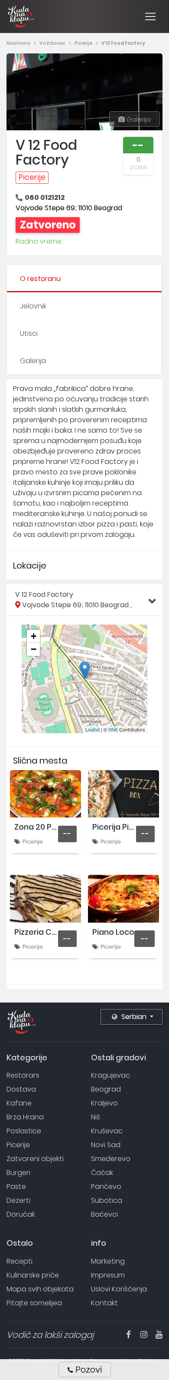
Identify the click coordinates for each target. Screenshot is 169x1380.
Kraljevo (104, 1103)
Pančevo (106, 1186)
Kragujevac (110, 1075)
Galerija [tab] (33, 361)
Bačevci (104, 1214)
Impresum (108, 1275)
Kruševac (107, 1131)
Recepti (19, 1261)
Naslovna (19, 43)
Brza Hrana (25, 1117)
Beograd (106, 1089)
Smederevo (110, 1159)
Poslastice (23, 1131)
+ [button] (33, 636)
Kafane (19, 1103)
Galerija (138, 119)
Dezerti (18, 1200)
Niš (95, 1117)
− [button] (33, 649)
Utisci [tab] (29, 333)
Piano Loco (113, 932)
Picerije (84, 43)
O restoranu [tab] (40, 279)
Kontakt (104, 1303)
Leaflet (92, 729)
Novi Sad (105, 1145)
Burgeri (18, 1173)
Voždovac (53, 43)
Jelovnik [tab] (33, 306)
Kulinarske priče (32, 1275)
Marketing (108, 1261)
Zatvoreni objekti (35, 1159)
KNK (113, 729)
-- (67, 833)
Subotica (106, 1200)
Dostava (21, 1089)
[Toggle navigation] (150, 16)
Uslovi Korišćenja (119, 1289)
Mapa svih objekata (40, 1289)
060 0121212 (45, 197)
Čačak (102, 1173)
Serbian (134, 1017)
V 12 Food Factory (73, 599)
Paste (16, 1186)
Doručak (20, 1214)
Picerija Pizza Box (125, 826)
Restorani (22, 1075)
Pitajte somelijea (34, 1303)
